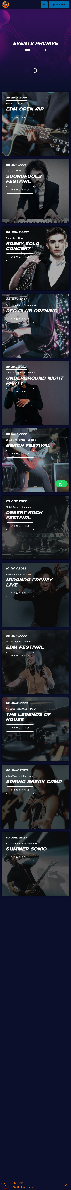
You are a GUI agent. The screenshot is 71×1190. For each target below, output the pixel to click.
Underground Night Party (34, 380)
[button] (61, 483)
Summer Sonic (26, 849)
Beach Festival (28, 445)
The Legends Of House (28, 717)
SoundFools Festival (23, 179)
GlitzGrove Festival (35, 1118)
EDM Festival (25, 647)
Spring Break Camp (34, 781)
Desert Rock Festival (24, 515)
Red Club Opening (31, 310)
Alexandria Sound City (32, 918)
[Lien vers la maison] (5, 5)
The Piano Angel (29, 983)
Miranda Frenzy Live (29, 582)
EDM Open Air (25, 109)
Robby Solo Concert (22, 246)
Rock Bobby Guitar (33, 1050)
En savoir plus (20, 117)
